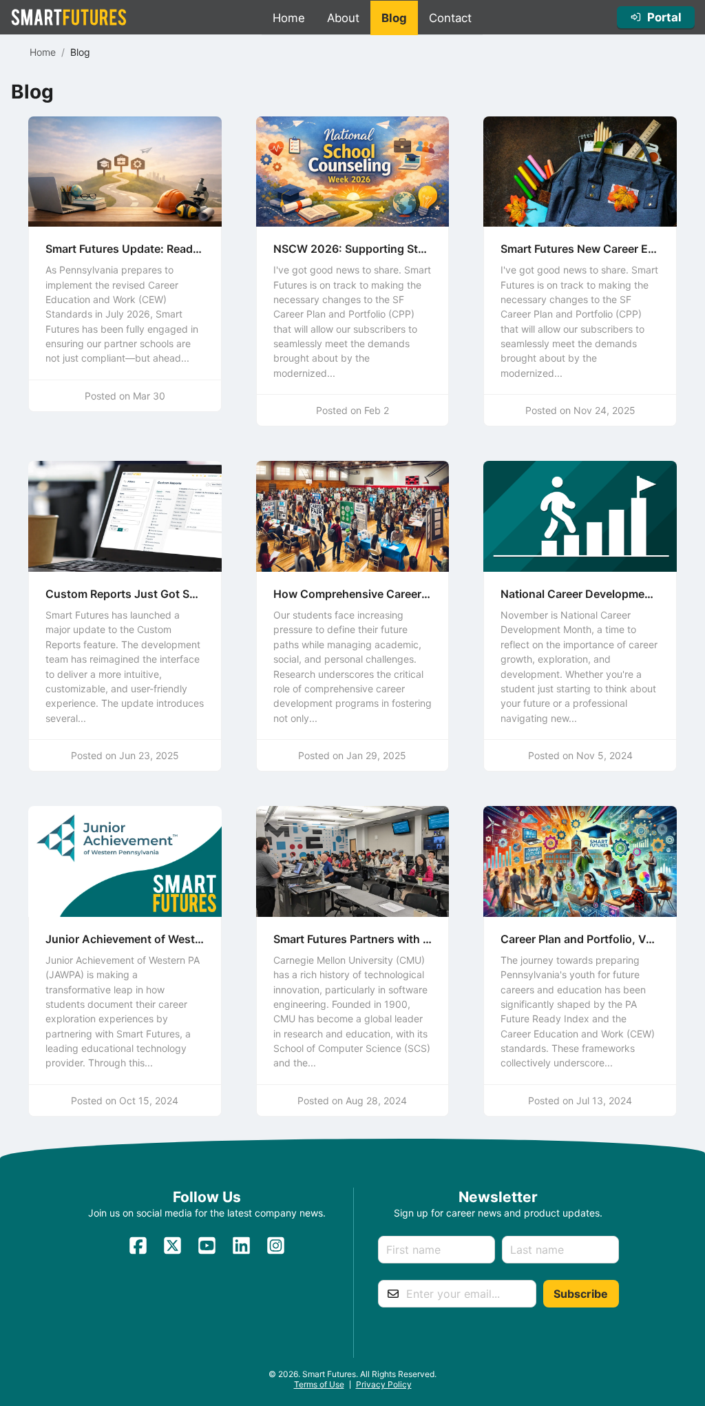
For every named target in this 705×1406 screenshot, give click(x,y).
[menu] (372, 17)
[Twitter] (172, 1249)
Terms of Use (319, 1384)
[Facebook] (138, 1249)
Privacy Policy (384, 1384)
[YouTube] (207, 1249)
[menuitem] (289, 18)
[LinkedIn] (241, 1249)
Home (43, 52)
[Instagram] (276, 1249)
